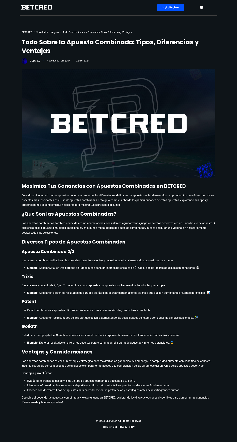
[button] (201, 7)
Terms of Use (110, 427)
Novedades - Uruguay (58, 60)
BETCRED (35, 60)
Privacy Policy (126, 427)
